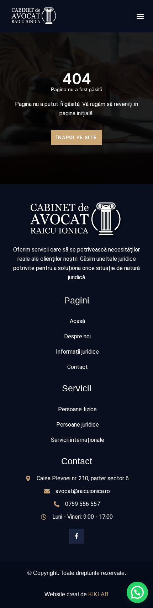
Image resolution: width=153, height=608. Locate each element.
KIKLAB (98, 594)
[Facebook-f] (76, 536)
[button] (140, 16)
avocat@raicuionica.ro (83, 491)
